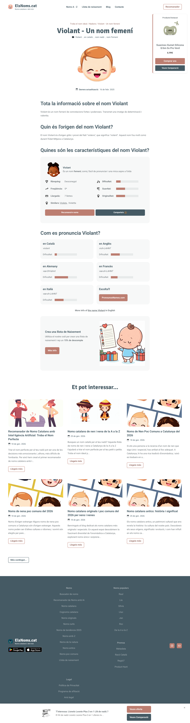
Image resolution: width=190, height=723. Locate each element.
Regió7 (121, 660)
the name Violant (96, 310)
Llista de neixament (92, 7)
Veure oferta (136, 709)
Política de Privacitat (69, 685)
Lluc (121, 612)
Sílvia (121, 606)
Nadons (92, 23)
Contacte (119, 7)
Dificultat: (47, 254)
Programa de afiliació (69, 691)
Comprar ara (170, 61)
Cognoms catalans (69, 612)
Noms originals (68, 618)
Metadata (121, 648)
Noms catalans (68, 606)
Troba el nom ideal (78, 23)
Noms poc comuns (69, 654)
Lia (121, 600)
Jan (121, 618)
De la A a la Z (121, 630)
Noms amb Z (69, 636)
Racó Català (121, 654)
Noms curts (69, 624)
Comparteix (118, 212)
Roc (121, 624)
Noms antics (69, 648)
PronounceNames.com (113, 297)
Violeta (63, 203)
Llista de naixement (69, 660)
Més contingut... (18, 560)
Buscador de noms (69, 594)
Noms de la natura (69, 642)
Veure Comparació (170, 68)
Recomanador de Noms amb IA (69, 600)
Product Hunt (121, 667)
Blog (108, 7)
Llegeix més (16, 469)
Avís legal (69, 697)
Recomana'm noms (69, 212)
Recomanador (173, 6)
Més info (52, 350)
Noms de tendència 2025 (68, 630)
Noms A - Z (71, 7)
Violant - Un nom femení (109, 23)
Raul (121, 594)
